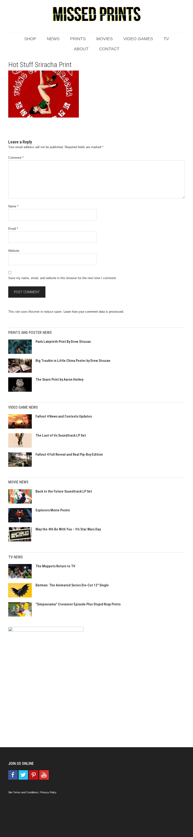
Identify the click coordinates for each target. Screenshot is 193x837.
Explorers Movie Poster (53, 510)
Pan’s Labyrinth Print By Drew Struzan (63, 342)
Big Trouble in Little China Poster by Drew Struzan (73, 361)
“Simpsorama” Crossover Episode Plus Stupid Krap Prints (78, 604)
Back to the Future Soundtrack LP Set (64, 491)
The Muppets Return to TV (55, 566)
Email (13, 228)
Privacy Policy (48, 792)
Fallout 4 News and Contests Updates (64, 416)
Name (13, 206)
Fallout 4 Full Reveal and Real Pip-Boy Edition (69, 454)
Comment (16, 157)
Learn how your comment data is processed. (94, 311)
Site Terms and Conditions (23, 792)
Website (13, 251)
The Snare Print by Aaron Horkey (59, 379)
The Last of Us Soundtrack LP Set (61, 435)
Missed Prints (96, 14)
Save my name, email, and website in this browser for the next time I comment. (62, 278)
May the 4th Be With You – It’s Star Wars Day (68, 529)
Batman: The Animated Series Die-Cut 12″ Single (72, 585)
